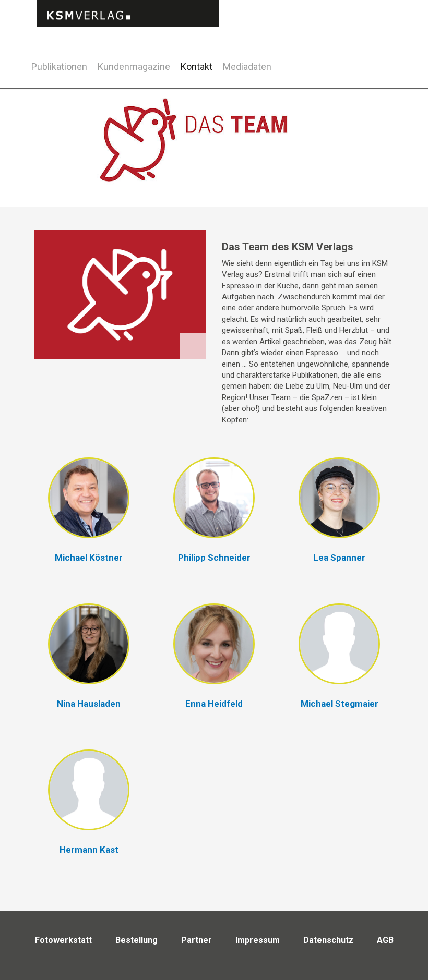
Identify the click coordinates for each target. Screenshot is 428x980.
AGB (385, 940)
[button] (89, 516)
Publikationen (59, 66)
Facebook (367, 65)
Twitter (393, 80)
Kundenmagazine (134, 66)
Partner (196, 940)
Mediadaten (247, 66)
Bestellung (136, 940)
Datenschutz (328, 940)
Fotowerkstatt (63, 940)
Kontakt (196, 66)
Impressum (257, 940)
